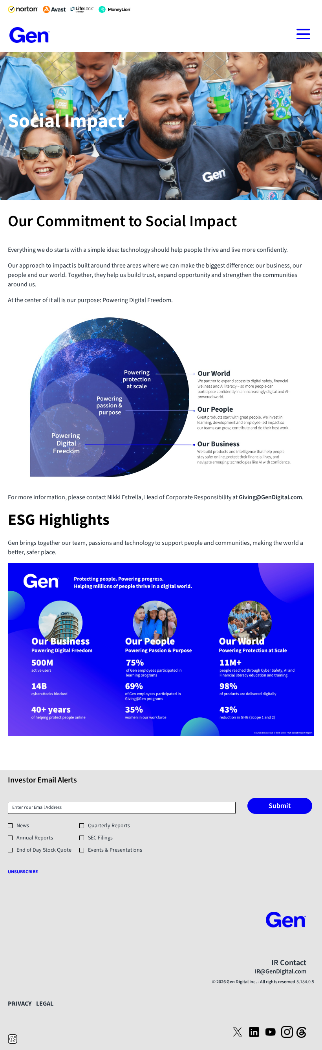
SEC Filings (100, 838)
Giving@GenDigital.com (270, 497)
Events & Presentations (115, 850)
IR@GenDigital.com (280, 971)
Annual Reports (34, 838)
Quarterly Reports (109, 826)
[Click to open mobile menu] (303, 34)
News (22, 826)
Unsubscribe (23, 872)
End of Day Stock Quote (43, 850)
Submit (280, 806)
